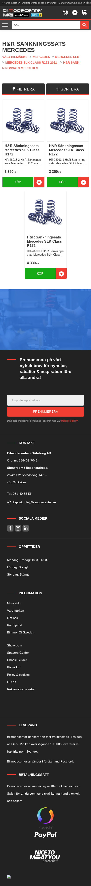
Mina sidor (14, 603)
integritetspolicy (69, 420)
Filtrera (26, 89)
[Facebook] (10, 528)
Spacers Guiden (18, 652)
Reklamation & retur (21, 689)
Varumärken (15, 610)
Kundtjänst (14, 625)
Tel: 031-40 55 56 (19, 493)
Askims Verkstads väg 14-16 (27, 475)
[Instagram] (18, 528)
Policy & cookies (18, 674)
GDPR (11, 682)
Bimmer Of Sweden (20, 632)
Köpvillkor (14, 667)
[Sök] (84, 25)
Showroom (14, 645)
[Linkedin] (26, 528)
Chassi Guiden (17, 660)
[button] (6, 25)
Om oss (12, 618)
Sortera (70, 89)
